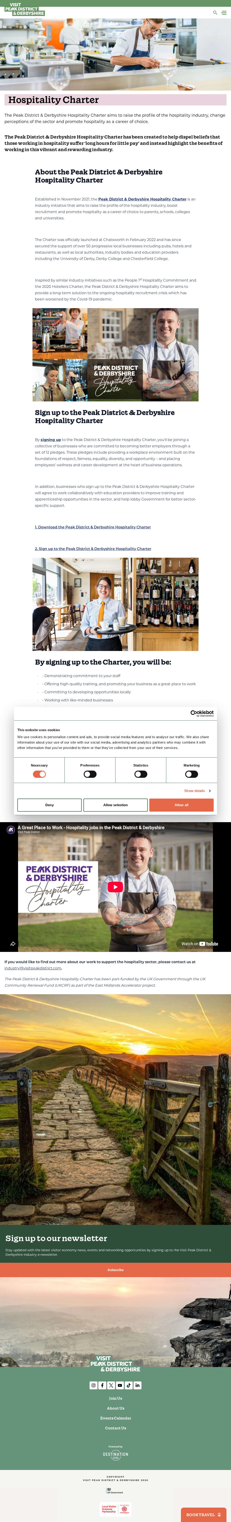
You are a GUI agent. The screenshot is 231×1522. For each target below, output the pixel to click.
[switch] (90, 774)
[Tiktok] (129, 1385)
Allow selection (115, 805)
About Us (115, 1408)
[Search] (215, 12)
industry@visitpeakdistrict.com (33, 968)
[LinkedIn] (137, 1385)
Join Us (115, 1398)
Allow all (181, 805)
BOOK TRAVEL (200, 1514)
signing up (51, 440)
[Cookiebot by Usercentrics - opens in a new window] (194, 713)
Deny (49, 805)
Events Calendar (115, 1418)
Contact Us (115, 1428)
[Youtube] (120, 1385)
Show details (194, 791)
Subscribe (116, 1270)
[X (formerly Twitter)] (111, 1385)
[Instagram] (93, 1385)
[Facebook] (102, 1385)
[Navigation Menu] (224, 13)
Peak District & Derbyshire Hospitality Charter (142, 199)
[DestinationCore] (115, 1453)
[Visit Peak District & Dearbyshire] (25, 9)
